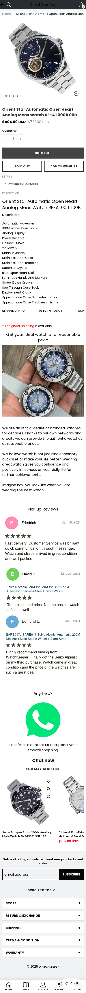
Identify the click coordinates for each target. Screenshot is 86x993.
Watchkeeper (49, 967)
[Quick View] (48, 789)
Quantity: (9, 131)
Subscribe (71, 874)
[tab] (43, 903)
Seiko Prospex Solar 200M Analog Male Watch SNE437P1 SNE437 (26, 834)
